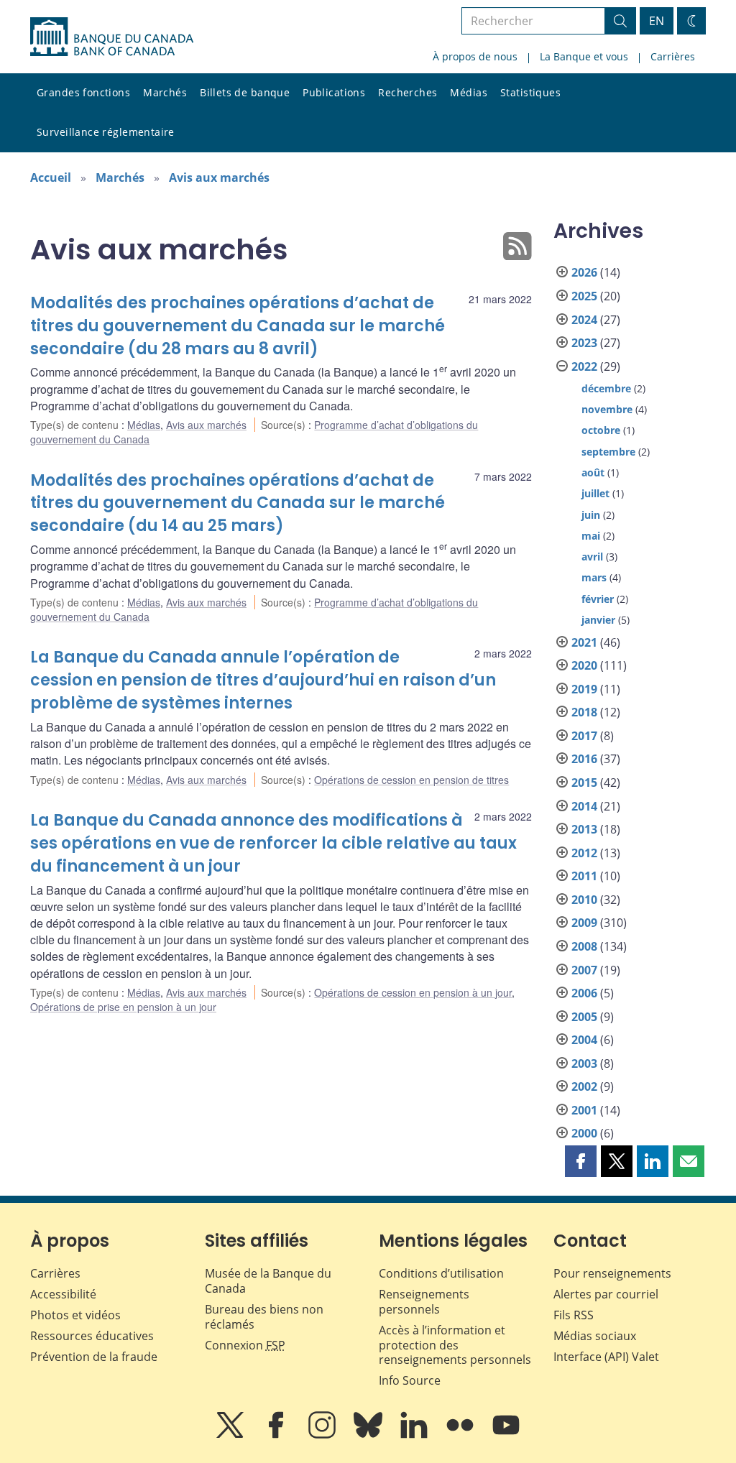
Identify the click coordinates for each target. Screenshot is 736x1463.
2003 (584, 1063)
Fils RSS (573, 1315)
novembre (606, 409)
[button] (581, 1161)
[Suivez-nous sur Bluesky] (369, 1435)
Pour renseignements (612, 1273)
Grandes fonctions (83, 92)
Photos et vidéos (75, 1315)
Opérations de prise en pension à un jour (123, 1007)
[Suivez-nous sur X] (231, 1435)
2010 (584, 900)
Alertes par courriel (605, 1294)
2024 (584, 320)
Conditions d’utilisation (441, 1273)
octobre (600, 430)
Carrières (672, 56)
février (597, 599)
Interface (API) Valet (606, 1357)
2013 (584, 829)
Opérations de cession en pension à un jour (413, 992)
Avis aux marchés (219, 177)
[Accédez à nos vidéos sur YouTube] (506, 1435)
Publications (334, 92)
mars (594, 577)
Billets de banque (245, 92)
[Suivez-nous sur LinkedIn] (415, 1435)
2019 (584, 689)
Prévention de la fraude (93, 1357)
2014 (584, 806)
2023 (584, 343)
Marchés (165, 92)
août (592, 472)
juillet (595, 493)
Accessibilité (63, 1294)
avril (592, 556)
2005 (584, 1017)
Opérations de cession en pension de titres (411, 779)
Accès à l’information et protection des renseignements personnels (455, 1345)
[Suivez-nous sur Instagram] (323, 1435)
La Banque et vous (584, 56)
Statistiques (530, 92)
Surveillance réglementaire (106, 132)
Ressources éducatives (92, 1336)
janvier (598, 620)
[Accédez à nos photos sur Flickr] (461, 1435)
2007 (584, 970)
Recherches (407, 92)
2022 (584, 366)
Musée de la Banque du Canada (268, 1280)
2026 (584, 272)
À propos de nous (475, 56)
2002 (584, 1086)
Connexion (245, 1345)
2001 (584, 1110)
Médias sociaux (594, 1336)
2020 (584, 665)
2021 (584, 642)
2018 (584, 712)
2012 (584, 853)
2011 (584, 876)
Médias (468, 92)
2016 (584, 759)
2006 (584, 993)
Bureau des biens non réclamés (264, 1316)
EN (656, 21)
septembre (608, 451)
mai (590, 536)
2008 (584, 946)
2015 (584, 782)
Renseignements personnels (424, 1301)
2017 (584, 736)
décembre (606, 388)
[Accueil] (111, 36)
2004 (584, 1040)
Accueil (50, 177)
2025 (584, 296)
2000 (584, 1133)
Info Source (410, 1380)
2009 (584, 923)
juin (590, 515)
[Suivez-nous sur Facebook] (277, 1435)
